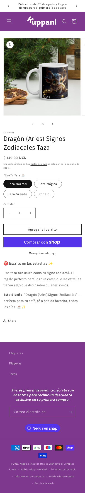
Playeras (15, 363)
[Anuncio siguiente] (77, 6)
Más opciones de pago (42, 253)
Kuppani (25, 463)
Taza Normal (17, 184)
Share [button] (12, 321)
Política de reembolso (62, 476)
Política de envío (45, 483)
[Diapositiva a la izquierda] (33, 124)
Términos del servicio (63, 469)
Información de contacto (29, 476)
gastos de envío (39, 163)
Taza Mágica (48, 184)
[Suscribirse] (71, 412)
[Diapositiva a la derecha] (53, 124)
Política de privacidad (33, 469)
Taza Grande (17, 194)
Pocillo (44, 194)
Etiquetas (16, 353)
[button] (9, 21)
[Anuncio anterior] (8, 6)
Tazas (13, 374)
